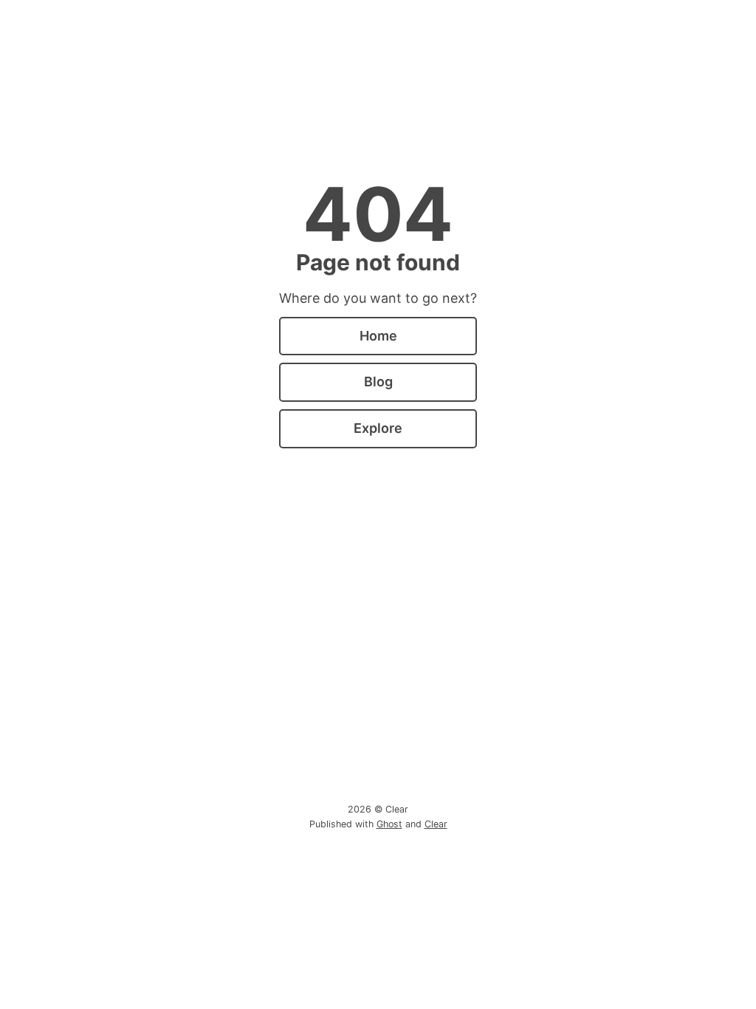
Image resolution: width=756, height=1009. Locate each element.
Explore (378, 428)
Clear (436, 824)
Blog (378, 381)
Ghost (389, 824)
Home (378, 335)
